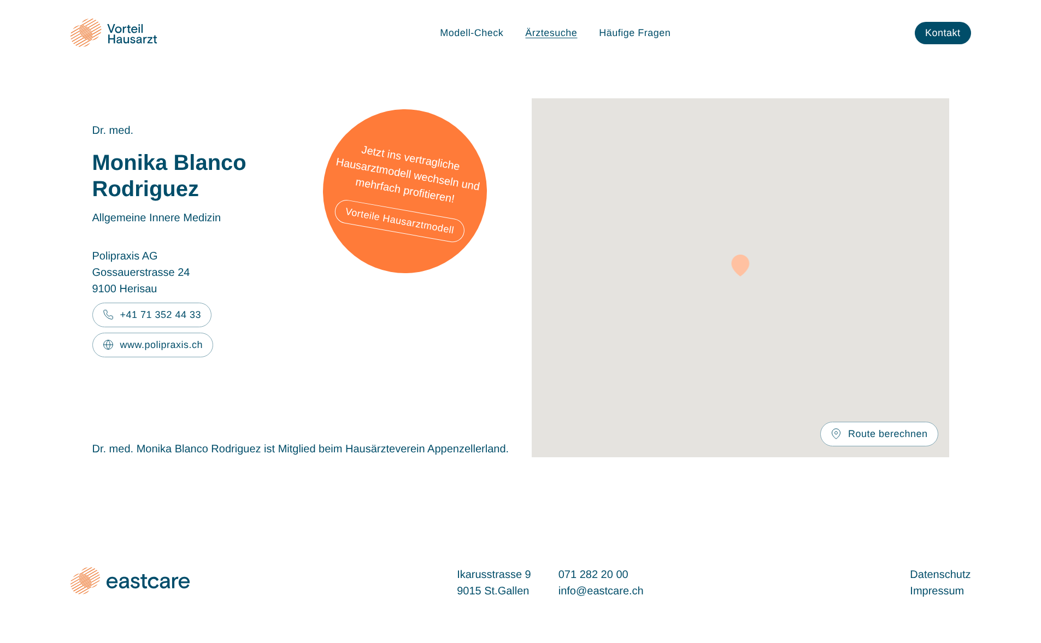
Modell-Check (471, 32)
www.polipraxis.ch (161, 344)
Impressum (937, 591)
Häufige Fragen (635, 32)
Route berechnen (888, 433)
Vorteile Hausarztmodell (399, 220)
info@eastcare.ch (601, 591)
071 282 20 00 (593, 575)
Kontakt (943, 32)
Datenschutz (940, 575)
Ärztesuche (551, 32)
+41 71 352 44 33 (161, 314)
